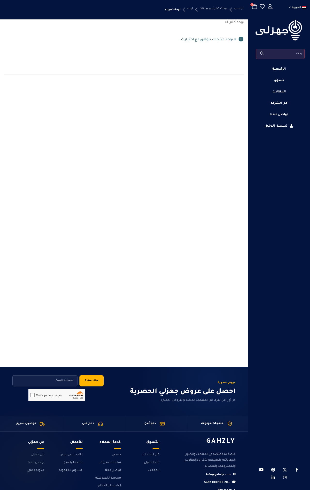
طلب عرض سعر (72, 455)
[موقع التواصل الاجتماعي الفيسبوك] (296, 469)
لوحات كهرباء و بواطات (213, 8)
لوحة (190, 8)
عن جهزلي (37, 455)
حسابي (116, 455)
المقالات (279, 92)
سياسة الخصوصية (108, 478)
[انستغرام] (284, 477)
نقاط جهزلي (151, 462)
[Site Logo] (279, 30)
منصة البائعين (73, 462)
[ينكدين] (273, 477)
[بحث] (262, 54)
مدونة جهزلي (35, 470)
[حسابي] (270, 7)
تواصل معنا (279, 114)
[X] (284, 469)
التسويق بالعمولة (71, 470)
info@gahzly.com (221, 474)
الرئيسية (279, 69)
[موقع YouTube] (261, 469)
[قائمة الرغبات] (262, 7)
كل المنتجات (151, 455)
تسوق (279, 80)
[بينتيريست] (273, 469)
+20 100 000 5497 (220, 482)
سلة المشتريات (110, 462)
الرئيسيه (239, 8)
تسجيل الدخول (275, 126)
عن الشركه (279, 103)
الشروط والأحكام (109, 486)
